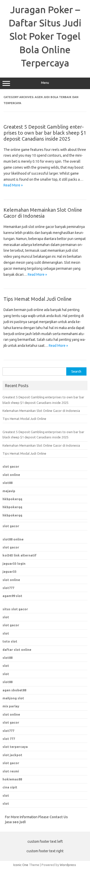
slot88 (7, 482)
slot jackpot (12, 755)
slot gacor (10, 466)
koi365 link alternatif (19, 555)
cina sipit (9, 787)
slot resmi (10, 771)
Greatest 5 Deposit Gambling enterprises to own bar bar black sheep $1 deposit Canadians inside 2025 (45, 133)
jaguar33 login (14, 563)
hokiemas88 (12, 779)
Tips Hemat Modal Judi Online (38, 299)
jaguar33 (9, 571)
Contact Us (59, 817)
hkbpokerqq (12, 499)
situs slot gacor (15, 609)
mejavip (8, 491)
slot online (11, 474)
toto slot (9, 641)
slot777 (8, 588)
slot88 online (13, 539)
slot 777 (8, 738)
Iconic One (20, 864)
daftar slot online (16, 649)
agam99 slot (12, 596)
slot (5, 617)
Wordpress (68, 864)
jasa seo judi (15, 822)
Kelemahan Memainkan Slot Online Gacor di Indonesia (43, 213)
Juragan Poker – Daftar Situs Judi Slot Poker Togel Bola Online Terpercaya (45, 36)
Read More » (13, 185)
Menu (45, 83)
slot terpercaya (15, 746)
